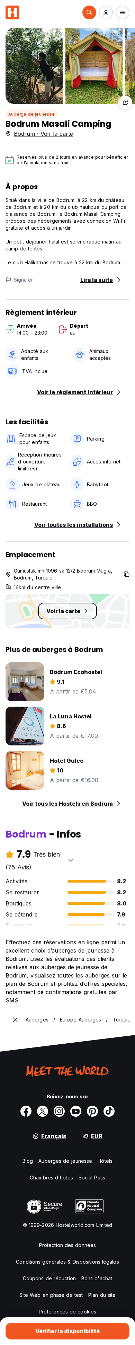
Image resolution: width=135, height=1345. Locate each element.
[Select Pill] (89, 12)
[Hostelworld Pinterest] (92, 1111)
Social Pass (92, 1177)
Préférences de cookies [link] (67, 1312)
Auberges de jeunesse (65, 1161)
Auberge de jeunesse (31, 114)
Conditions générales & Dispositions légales (67, 1262)
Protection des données (67, 1245)
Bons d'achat (96, 1278)
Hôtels (105, 1161)
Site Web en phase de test (51, 1295)
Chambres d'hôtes (51, 1177)
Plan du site (102, 1295)
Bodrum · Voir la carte (43, 133)
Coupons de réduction (49, 1278)
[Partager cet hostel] (125, 102)
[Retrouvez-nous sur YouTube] (75, 1111)
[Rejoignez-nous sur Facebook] (26, 1111)
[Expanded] (15, 1019)
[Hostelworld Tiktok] (109, 1111)
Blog (27, 1161)
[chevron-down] (71, 860)
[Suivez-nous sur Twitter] (42, 1111)
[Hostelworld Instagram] (59, 1111)
